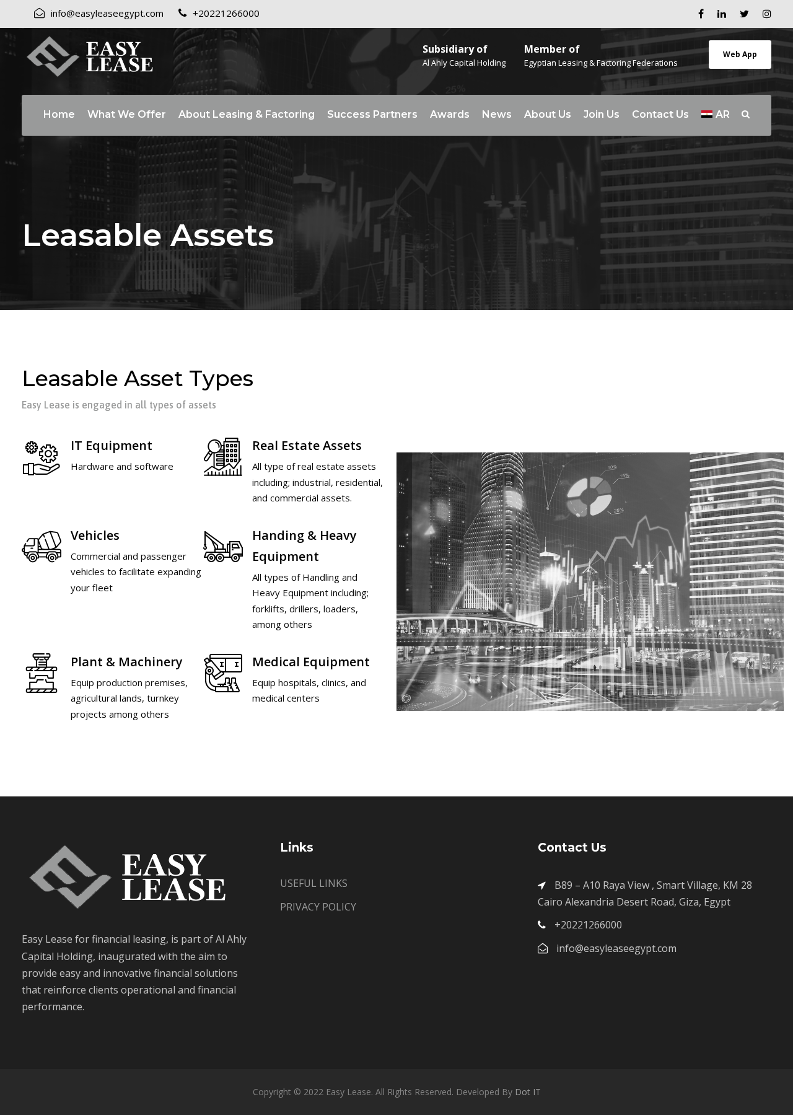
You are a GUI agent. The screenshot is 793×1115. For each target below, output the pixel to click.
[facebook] (701, 13)
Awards (450, 114)
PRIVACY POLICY (318, 907)
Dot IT (528, 1092)
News (497, 114)
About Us (547, 114)
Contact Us (660, 114)
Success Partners (372, 114)
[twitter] (744, 13)
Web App (740, 54)
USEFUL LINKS (314, 883)
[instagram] (767, 13)
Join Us (602, 114)
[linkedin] (721, 13)
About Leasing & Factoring (246, 114)
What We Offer (126, 114)
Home (59, 114)
